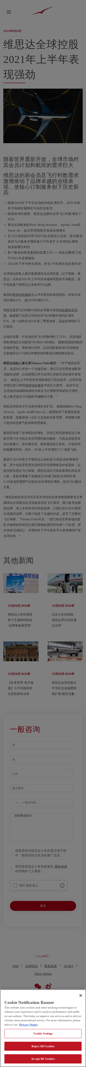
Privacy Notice (28, 1024)
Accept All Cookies (43, 1058)
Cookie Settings (43, 1033)
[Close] (81, 995)
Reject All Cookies (43, 1046)
